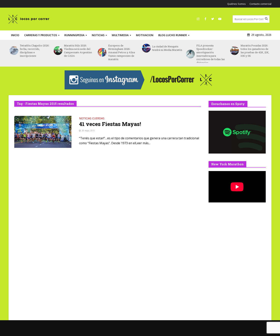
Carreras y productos (40, 35)
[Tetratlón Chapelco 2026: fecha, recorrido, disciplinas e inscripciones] (14, 50)
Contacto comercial (260, 4)
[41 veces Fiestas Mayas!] (42, 131)
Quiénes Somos (236, 4)
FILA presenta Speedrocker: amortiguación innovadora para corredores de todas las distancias (210, 54)
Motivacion (144, 35)
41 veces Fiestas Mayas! (110, 124)
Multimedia (120, 35)
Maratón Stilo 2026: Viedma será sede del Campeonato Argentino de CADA (78, 50)
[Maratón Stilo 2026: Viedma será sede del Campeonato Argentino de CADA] (58, 50)
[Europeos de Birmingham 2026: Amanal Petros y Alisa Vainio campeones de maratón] (102, 52)
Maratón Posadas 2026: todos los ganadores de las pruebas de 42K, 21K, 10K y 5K (255, 50)
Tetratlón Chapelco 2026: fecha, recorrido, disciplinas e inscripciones (34, 50)
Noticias (98, 35)
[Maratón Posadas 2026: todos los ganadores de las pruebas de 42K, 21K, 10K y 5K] (234, 50)
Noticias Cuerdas (91, 118)
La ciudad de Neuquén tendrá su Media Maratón (167, 48)
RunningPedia (74, 35)
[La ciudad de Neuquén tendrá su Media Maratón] (146, 48)
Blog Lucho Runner (172, 35)
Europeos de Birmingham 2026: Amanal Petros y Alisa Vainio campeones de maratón (121, 52)
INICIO (15, 35)
